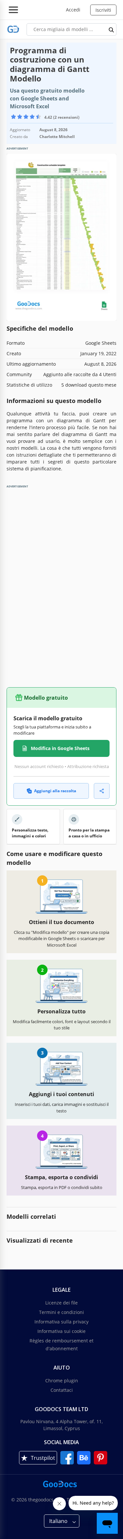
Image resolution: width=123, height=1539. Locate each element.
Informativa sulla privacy (61, 1322)
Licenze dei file (61, 1303)
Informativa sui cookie (61, 1331)
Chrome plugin (61, 1380)
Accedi (73, 10)
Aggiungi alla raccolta (55, 791)
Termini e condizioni (61, 1312)
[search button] (111, 29)
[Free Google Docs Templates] (13, 29)
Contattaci (62, 1390)
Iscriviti (103, 10)
